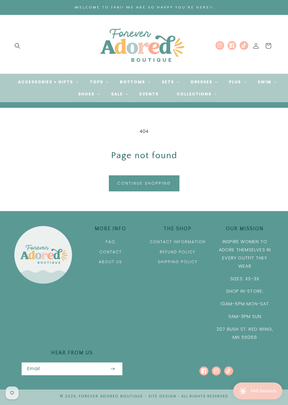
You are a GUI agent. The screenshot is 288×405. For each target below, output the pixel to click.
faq (110, 242)
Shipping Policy (177, 262)
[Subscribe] (112, 368)
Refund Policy (177, 252)
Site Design (162, 396)
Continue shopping (144, 183)
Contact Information (178, 242)
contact (110, 252)
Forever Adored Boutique (111, 396)
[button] (17, 46)
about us (110, 262)
